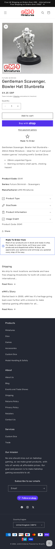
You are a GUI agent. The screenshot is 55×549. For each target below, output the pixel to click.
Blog (7, 383)
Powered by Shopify (37, 544)
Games (8, 342)
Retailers (9, 413)
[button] (5, 13)
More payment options (27, 130)
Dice (7, 336)
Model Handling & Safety (16, 360)
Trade (8, 442)
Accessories (11, 348)
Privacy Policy (12, 407)
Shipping (16, 96)
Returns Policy (12, 401)
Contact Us (10, 420)
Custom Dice (11, 354)
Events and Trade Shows (16, 389)
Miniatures (10, 330)
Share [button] (7, 231)
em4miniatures (23, 544)
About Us (9, 377)
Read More (7, 284)
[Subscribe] (44, 488)
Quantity (5, 101)
